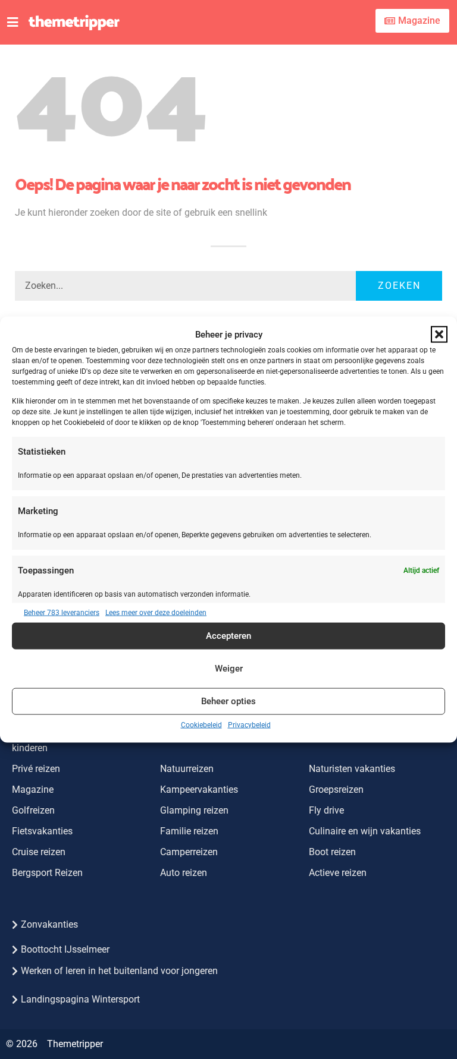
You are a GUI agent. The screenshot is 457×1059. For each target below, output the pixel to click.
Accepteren (228, 636)
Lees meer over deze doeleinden (155, 612)
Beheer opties (228, 701)
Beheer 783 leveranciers (61, 612)
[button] (439, 335)
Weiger (229, 668)
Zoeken (399, 285)
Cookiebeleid (201, 724)
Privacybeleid (249, 724)
